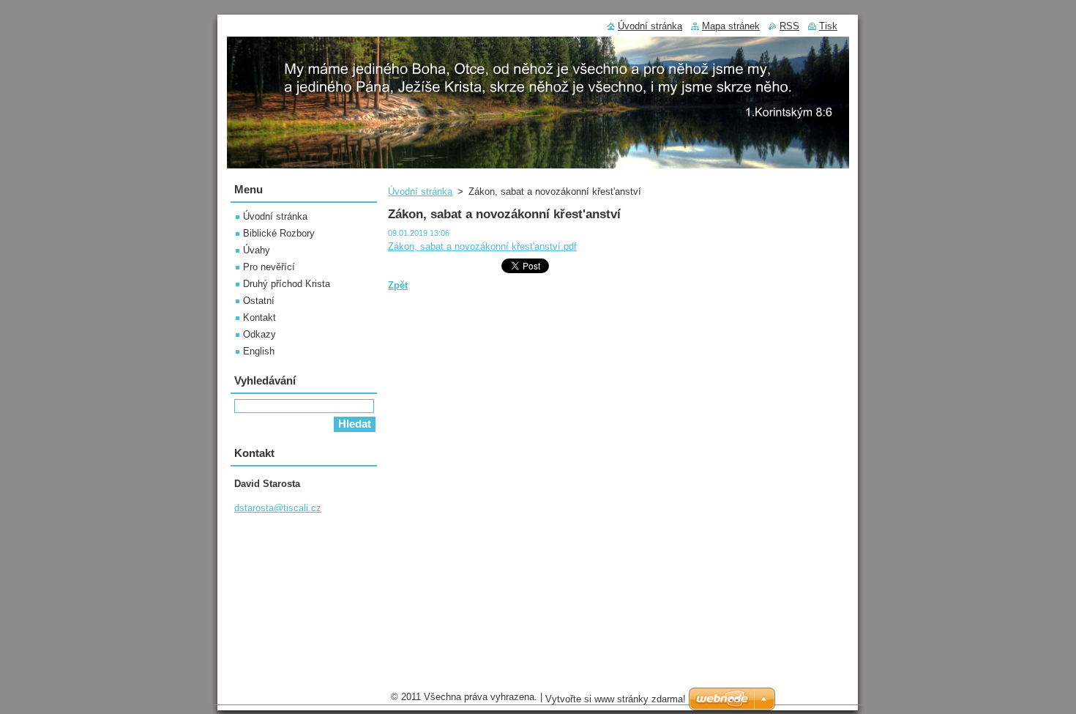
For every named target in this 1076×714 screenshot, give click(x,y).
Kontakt (259, 317)
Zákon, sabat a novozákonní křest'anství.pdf (482, 246)
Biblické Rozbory (279, 233)
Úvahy (256, 250)
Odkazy (259, 334)
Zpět (398, 285)
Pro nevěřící (269, 266)
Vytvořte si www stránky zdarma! (615, 698)
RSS (789, 26)
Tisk (828, 26)
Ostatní (258, 300)
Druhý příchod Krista (286, 283)
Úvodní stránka (420, 191)
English (258, 351)
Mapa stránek (731, 26)
